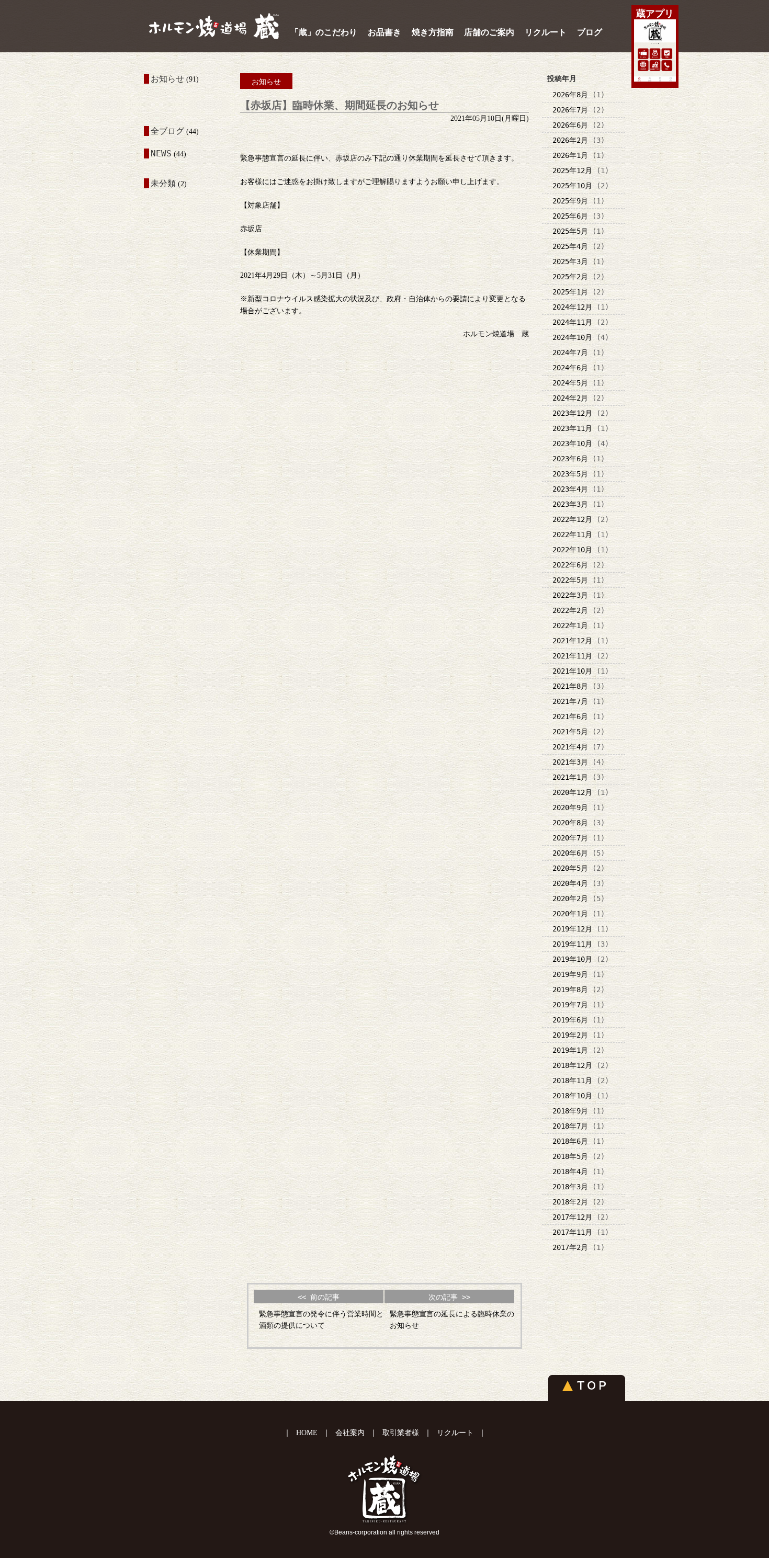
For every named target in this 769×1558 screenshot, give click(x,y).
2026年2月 (570, 140)
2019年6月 (570, 1020)
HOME (307, 1433)
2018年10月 (572, 1095)
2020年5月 (570, 868)
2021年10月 (572, 671)
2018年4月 (570, 1171)
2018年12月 (572, 1065)
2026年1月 (570, 155)
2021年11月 (572, 656)
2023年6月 (570, 458)
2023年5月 (570, 474)
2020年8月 (570, 822)
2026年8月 (570, 94)
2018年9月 (570, 1111)
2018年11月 (572, 1080)
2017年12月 (572, 1217)
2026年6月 (570, 125)
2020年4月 (570, 883)
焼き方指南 (433, 32)
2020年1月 (570, 913)
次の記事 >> (449, 1297)
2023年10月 (572, 443)
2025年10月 (572, 185)
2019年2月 (570, 1035)
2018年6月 (570, 1141)
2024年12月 (572, 307)
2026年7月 (570, 110)
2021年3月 (570, 762)
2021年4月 (570, 747)
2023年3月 (570, 504)
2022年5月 (570, 580)
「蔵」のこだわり (323, 32)
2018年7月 (570, 1126)
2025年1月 (570, 292)
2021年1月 (570, 777)
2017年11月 (572, 1232)
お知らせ (167, 79)
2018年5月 (570, 1156)
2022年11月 (572, 534)
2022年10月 (572, 549)
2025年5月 (570, 231)
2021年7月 (570, 701)
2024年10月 (572, 337)
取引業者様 (400, 1433)
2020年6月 (570, 853)
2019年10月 (572, 959)
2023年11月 (572, 428)
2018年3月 (570, 1186)
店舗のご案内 (489, 32)
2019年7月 (570, 1004)
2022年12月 (572, 519)
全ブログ (167, 131)
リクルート (546, 32)
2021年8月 (570, 686)
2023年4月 (570, 489)
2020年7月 (570, 838)
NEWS (161, 153)
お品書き (384, 32)
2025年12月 (572, 170)
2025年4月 (570, 246)
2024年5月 (570, 383)
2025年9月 (570, 201)
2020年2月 (570, 898)
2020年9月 (570, 807)
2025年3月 (570, 261)
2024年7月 (570, 352)
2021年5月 (570, 731)
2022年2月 (570, 610)
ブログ (589, 32)
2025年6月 (570, 216)
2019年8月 (570, 989)
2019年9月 (570, 974)
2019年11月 (572, 944)
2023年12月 (572, 413)
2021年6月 (570, 716)
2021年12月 (572, 640)
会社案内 (350, 1433)
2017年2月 (570, 1247)
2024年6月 (570, 367)
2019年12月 (572, 929)
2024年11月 (572, 322)
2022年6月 (570, 565)
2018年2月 (570, 1202)
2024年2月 (570, 398)
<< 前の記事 (319, 1297)
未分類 (163, 183)
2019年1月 (570, 1050)
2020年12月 (572, 792)
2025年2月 (570, 276)
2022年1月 (570, 625)
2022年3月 (570, 595)
